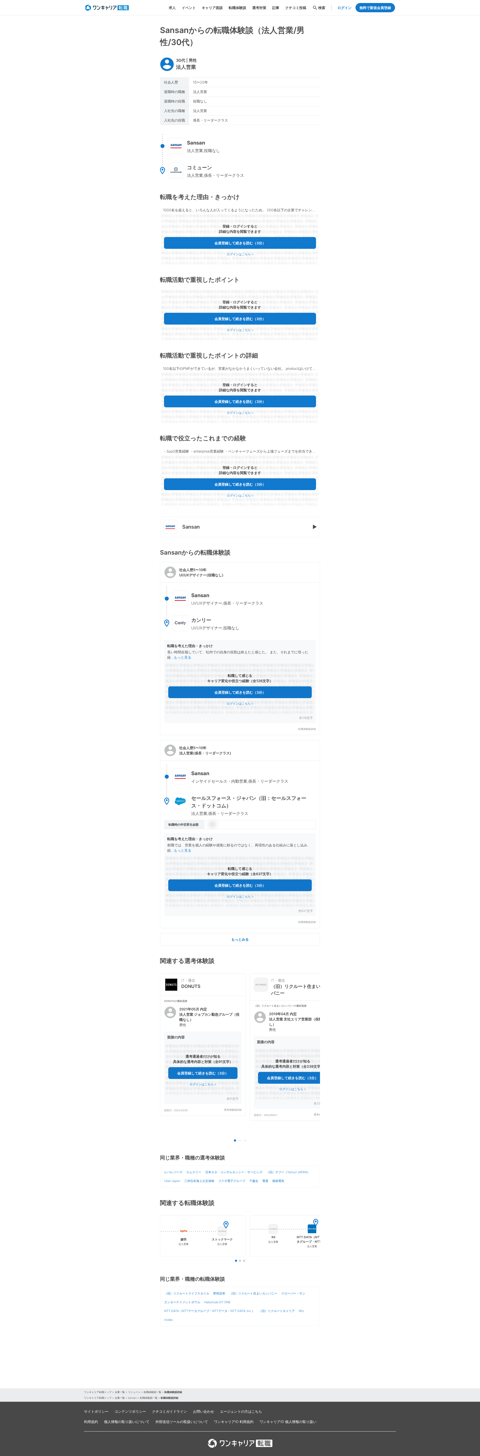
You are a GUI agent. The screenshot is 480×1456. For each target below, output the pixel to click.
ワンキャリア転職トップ (98, 1391)
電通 (265, 1181)
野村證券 (219, 1293)
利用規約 (91, 1421)
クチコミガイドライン (169, 1411)
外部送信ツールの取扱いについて (182, 1421)
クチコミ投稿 (295, 8)
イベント (189, 8)
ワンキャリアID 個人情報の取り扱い (288, 1421)
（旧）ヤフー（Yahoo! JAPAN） (288, 1172)
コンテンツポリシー (130, 1411)
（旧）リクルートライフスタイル (186, 1293)
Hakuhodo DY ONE (217, 1302)
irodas (168, 1319)
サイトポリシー (96, 1411)
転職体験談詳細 (307, 729)
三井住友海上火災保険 (199, 1181)
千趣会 (253, 1181)
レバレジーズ (173, 1172)
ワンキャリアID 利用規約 (234, 1421)
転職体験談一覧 (152, 1391)
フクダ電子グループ (231, 1181)
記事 (275, 8)
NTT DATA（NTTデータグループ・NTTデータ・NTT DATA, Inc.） (209, 1311)
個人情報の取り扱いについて (127, 1421)
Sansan (132, 1397)
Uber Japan (172, 1181)
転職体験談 (237, 8)
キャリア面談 (212, 8)
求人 (172, 8)
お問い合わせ (203, 1411)
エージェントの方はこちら (241, 1411)
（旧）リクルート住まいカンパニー (253, 1293)
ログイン (345, 8)
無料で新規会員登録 (375, 8)
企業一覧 (120, 1391)
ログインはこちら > (240, 254)
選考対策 (259, 8)
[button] (240, 648)
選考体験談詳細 (233, 1109)
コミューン (134, 1391)
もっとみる (240, 939)
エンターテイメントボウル (182, 1302)
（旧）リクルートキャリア (277, 1311)
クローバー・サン (293, 1293)
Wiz (301, 1311)
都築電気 (278, 1181)
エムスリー (193, 1172)
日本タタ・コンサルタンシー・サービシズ (233, 1172)
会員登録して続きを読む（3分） (240, 243)
